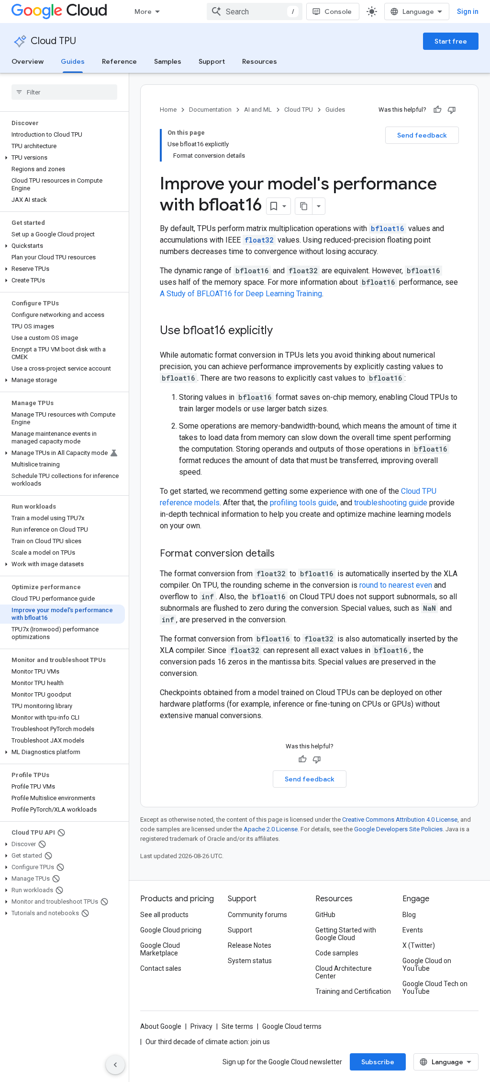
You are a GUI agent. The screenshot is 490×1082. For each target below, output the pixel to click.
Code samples (336, 953)
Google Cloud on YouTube (426, 964)
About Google (160, 1026)
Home (168, 109)
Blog (409, 915)
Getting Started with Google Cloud (345, 934)
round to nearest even (395, 585)
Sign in (468, 11)
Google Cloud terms (292, 1026)
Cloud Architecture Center (343, 972)
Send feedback (422, 135)
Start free (450, 41)
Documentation (210, 109)
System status (250, 961)
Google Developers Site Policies (398, 829)
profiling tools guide (303, 502)
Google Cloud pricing (170, 930)
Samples (167, 61)
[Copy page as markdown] (303, 206)
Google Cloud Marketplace (160, 949)
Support (212, 61)
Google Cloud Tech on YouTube (435, 987)
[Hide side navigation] (115, 1064)
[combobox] (254, 11)
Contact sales (160, 968)
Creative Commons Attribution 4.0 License (399, 819)
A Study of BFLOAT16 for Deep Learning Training (241, 293)
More (143, 11)
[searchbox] (64, 92)
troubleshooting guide (390, 502)
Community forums (257, 915)
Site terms (237, 1026)
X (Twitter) (418, 945)
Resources (259, 61)
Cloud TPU (53, 41)
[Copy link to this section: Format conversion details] (284, 554)
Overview (27, 61)
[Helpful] (437, 110)
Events (412, 930)
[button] (62, 157)
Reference (119, 61)
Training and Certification (353, 991)
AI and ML (258, 109)
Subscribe (377, 1062)
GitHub (325, 915)
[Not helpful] (452, 110)
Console (338, 11)
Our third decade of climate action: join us (207, 1042)
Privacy (201, 1026)
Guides (73, 61)
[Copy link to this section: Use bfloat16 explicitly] (282, 331)
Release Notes (249, 945)
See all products (164, 915)
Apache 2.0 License (271, 829)
